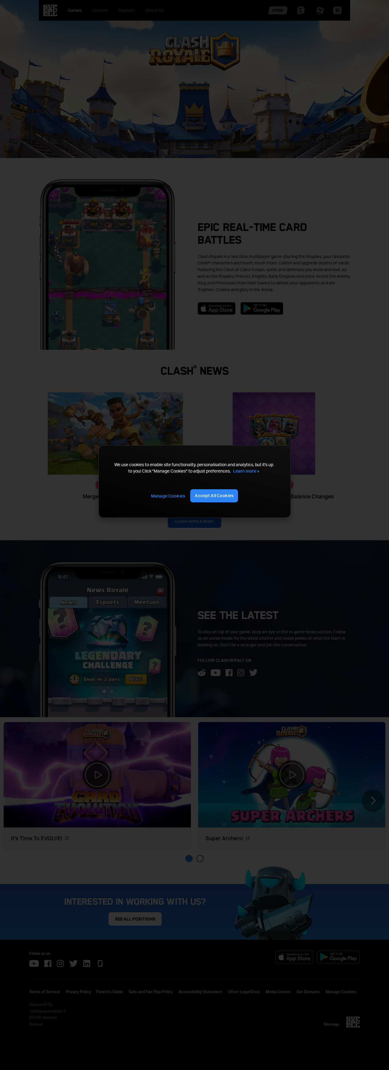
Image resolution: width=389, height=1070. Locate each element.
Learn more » (246, 470)
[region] (194, 481)
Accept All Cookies (214, 495)
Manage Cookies (168, 495)
